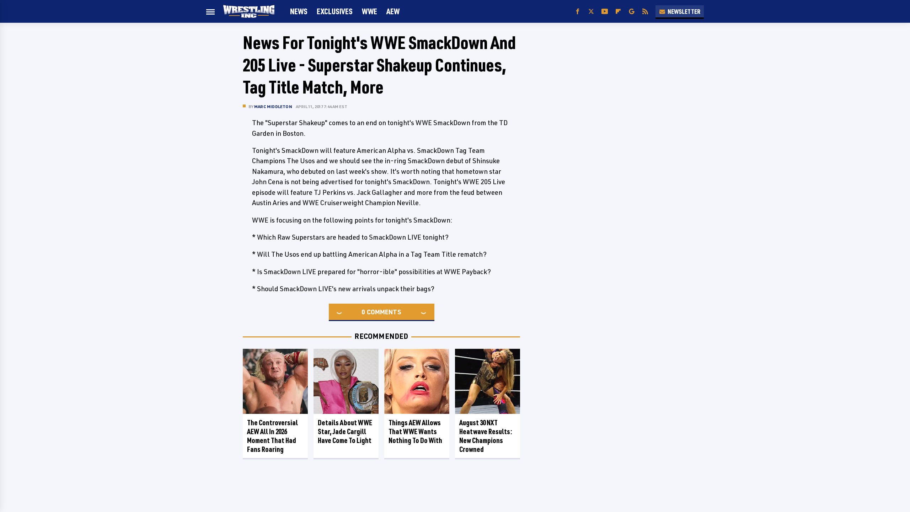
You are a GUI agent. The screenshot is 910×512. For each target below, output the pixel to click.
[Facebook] (577, 12)
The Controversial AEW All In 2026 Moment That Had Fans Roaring (272, 436)
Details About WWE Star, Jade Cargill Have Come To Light (345, 431)
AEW (393, 11)
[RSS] (645, 12)
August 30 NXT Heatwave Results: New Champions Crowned (485, 436)
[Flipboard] (618, 12)
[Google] (631, 12)
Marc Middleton (273, 106)
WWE (369, 11)
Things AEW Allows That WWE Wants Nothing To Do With (415, 431)
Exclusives (335, 11)
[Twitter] (591, 12)
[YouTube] (604, 12)
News (298, 11)
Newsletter (684, 11)
